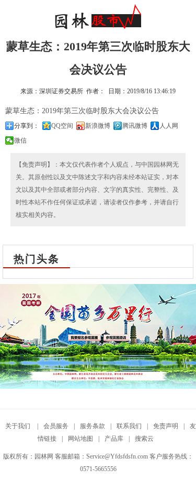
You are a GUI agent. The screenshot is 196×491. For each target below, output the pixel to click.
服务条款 (92, 426)
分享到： (26, 125)
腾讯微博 (134, 125)
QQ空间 (62, 125)
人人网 (168, 125)
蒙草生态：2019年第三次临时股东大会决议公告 (82, 111)
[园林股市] (98, 27)
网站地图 (80, 438)
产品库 (114, 438)
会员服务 (55, 426)
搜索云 (144, 438)
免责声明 (165, 426)
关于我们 (18, 426)
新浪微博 (97, 125)
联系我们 (129, 426)
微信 (20, 140)
